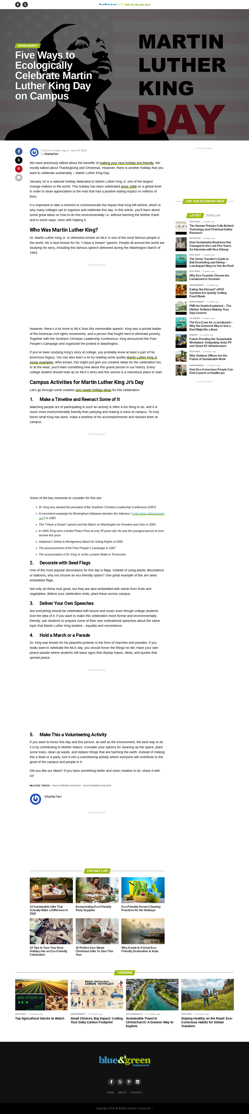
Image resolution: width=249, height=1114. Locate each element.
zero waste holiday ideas (93, 390)
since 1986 (129, 186)
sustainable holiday (97, 786)
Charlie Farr (51, 153)
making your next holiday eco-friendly (126, 163)
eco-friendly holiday (67, 786)
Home (110, 1092)
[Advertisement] (97, 292)
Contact (136, 1092)
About (122, 1092)
